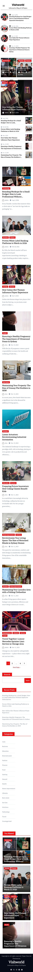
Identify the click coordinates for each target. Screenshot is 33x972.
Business (21, 60)
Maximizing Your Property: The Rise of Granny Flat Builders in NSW (11, 157)
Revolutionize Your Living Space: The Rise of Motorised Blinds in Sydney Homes (15, 540)
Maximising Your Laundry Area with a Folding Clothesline (16, 590)
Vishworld (18, 4)
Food (3, 770)
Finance (28, 60)
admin (7, 72)
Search (7, 674)
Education (6, 483)
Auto (3, 742)
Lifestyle (15, 633)
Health (5, 82)
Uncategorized (7, 821)
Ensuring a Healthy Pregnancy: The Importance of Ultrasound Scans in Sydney (19, 49)
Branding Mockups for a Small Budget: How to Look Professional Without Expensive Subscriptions (20, 18)
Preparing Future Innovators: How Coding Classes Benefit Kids (15, 488)
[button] (29, 97)
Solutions (5, 807)
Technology (6, 60)
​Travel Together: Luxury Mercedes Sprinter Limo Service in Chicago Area (13, 641)
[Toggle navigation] (3, 6)
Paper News (26, 956)
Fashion (4, 760)
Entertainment (7, 633)
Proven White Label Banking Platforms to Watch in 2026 (24, 68)
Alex (6, 112)
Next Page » (16, 667)
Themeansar (16, 958)
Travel (5, 635)
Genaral (4, 779)
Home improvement (8, 535)
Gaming (5, 286)
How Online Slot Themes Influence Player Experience (15, 291)
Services (12, 286)
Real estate (6, 382)
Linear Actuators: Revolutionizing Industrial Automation (14, 437)
